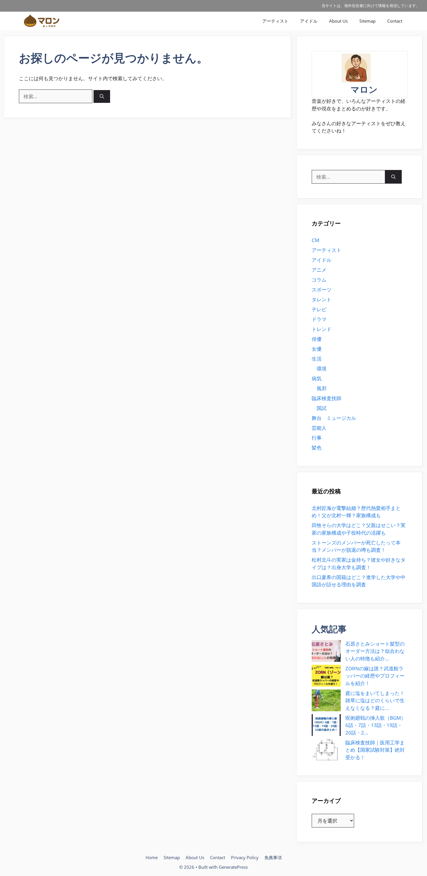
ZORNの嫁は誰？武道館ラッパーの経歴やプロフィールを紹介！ (375, 676)
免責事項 (273, 857)
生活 (317, 358)
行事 (317, 437)
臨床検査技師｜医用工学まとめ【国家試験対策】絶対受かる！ (375, 750)
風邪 (321, 388)
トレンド (321, 329)
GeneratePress (233, 867)
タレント (321, 299)
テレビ (319, 309)
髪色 (317, 447)
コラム (319, 279)
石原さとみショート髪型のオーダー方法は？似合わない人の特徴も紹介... (375, 651)
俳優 (317, 339)
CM (315, 240)
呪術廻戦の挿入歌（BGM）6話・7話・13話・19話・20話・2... (375, 725)
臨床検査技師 (326, 398)
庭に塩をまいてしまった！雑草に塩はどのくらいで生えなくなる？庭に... (375, 700)
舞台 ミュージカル (334, 418)
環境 (321, 368)
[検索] (102, 96)
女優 (317, 348)
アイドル (308, 21)
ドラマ (319, 319)
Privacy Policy (245, 857)
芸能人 (319, 427)
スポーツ (321, 289)
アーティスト (275, 21)
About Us (338, 21)
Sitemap (367, 21)
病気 (317, 378)
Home (152, 857)
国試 (321, 408)
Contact (394, 21)
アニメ (319, 269)
